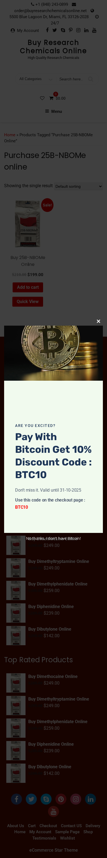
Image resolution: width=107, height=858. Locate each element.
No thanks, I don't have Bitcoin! (53, 538)
